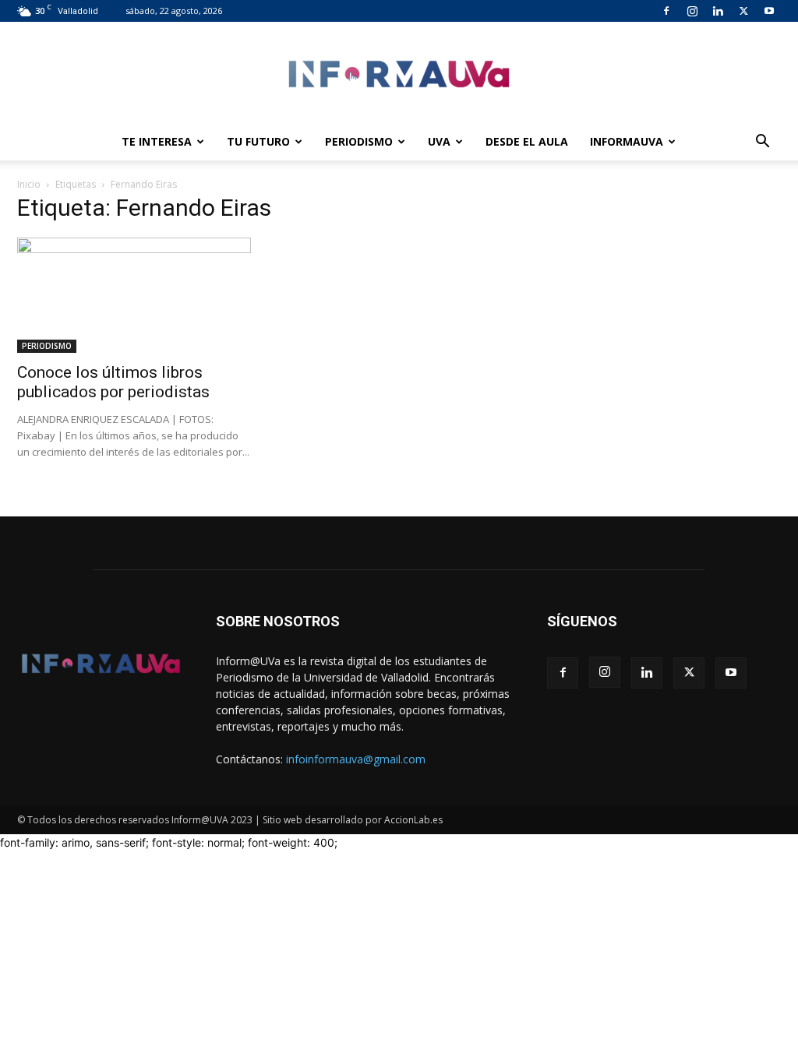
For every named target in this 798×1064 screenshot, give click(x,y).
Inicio (29, 184)
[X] (743, 11)
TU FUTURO (258, 141)
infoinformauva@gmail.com (355, 759)
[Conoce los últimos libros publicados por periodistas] (134, 295)
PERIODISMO (359, 141)
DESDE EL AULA (527, 141)
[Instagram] (692, 11)
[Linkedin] (717, 11)
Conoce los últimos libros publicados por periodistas (113, 382)
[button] (762, 143)
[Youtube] (769, 11)
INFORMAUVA (626, 141)
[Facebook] (666, 11)
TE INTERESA (157, 141)
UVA (439, 141)
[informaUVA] (399, 73)
